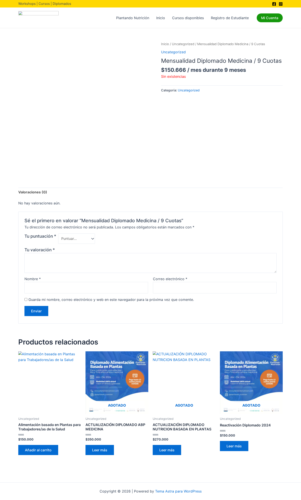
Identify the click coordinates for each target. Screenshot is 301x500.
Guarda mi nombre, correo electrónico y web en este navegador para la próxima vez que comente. (111, 299)
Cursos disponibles (188, 18)
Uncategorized (183, 44)
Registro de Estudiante (230, 18)
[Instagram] (281, 4)
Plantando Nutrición (132, 18)
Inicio (160, 18)
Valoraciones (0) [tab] (32, 192)
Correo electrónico (170, 279)
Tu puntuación (40, 236)
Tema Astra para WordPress (178, 491)
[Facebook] (274, 4)
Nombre (32, 279)
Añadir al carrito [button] (38, 450)
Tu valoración (39, 249)
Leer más (99, 450)
